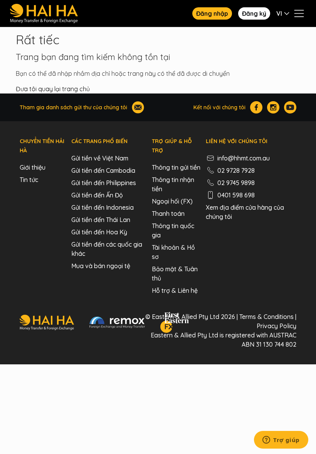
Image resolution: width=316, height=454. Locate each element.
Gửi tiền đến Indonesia (102, 207)
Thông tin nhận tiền (173, 184)
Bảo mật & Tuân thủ (175, 273)
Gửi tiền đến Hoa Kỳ (99, 232)
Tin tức (29, 180)
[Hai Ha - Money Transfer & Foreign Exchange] (47, 323)
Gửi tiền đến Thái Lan (100, 220)
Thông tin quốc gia (173, 230)
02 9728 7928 (236, 170)
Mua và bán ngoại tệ (100, 266)
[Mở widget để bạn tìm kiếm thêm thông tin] (281, 440)
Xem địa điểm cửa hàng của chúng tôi (245, 212)
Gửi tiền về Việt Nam (99, 158)
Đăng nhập (212, 13)
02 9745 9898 (236, 183)
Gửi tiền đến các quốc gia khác (106, 248)
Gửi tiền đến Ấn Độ (97, 195)
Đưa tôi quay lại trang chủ (53, 89)
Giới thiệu (32, 167)
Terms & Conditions (266, 316)
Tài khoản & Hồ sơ (173, 252)
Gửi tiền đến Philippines (103, 183)
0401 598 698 (236, 195)
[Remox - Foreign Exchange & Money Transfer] (117, 323)
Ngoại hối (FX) (172, 201)
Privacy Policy (276, 326)
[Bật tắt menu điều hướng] (299, 13)
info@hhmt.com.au (243, 158)
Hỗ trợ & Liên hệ (175, 290)
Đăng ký (254, 13)
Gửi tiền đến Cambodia (103, 170)
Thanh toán (168, 213)
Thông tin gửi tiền (176, 167)
